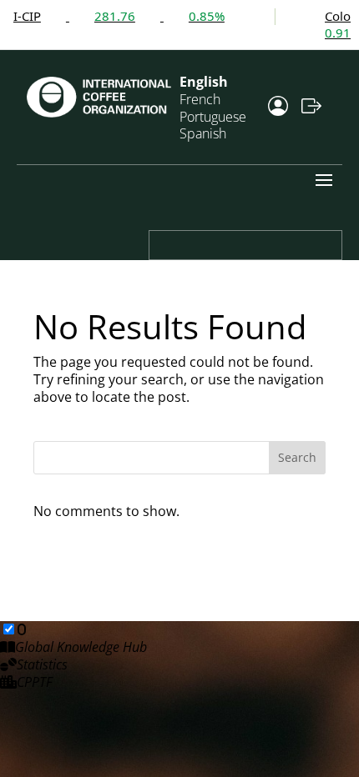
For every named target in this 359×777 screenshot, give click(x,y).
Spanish (203, 133)
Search (297, 457)
